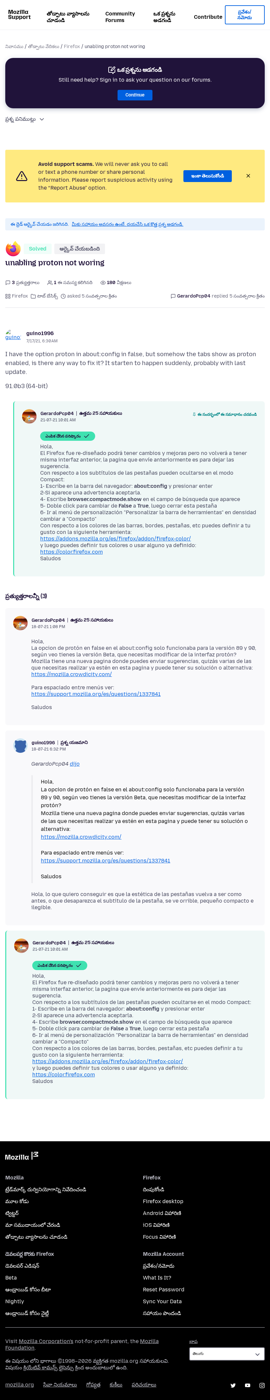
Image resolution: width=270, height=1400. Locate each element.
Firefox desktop (163, 1201)
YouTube (247, 1385)
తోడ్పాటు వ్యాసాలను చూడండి (68, 17)
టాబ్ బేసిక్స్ (47, 296)
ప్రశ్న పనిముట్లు (20, 119)
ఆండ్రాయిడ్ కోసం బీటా (28, 1289)
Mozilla (21, 1157)
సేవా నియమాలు (60, 1385)
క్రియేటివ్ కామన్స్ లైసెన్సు (48, 1367)
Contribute (208, 17)
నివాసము (14, 46)
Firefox (72, 46)
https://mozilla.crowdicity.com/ (71, 674)
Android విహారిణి (162, 1213)
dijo (75, 764)
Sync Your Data (162, 1301)
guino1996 (40, 333)
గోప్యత (93, 1385)
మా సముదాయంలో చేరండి (32, 1225)
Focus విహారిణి (159, 1237)
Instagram (262, 1385)
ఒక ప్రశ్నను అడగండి (164, 17)
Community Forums (120, 17)
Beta (11, 1278)
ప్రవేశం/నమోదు (244, 15)
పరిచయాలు (144, 1385)
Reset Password (163, 1289)
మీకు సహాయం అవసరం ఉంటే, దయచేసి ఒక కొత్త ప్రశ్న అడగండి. (127, 224)
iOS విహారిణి (156, 1225)
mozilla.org (19, 1385)
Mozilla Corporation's (46, 1341)
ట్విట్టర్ (11, 1213)
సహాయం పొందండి (162, 1313)
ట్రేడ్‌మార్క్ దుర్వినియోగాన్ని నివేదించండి (45, 1189)
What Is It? (157, 1278)
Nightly (14, 1301)
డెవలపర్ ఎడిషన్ (22, 1266)
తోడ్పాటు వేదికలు (43, 46)
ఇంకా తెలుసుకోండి (207, 176)
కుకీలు (116, 1385)
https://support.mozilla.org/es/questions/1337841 (96, 694)
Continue (135, 95)
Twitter (233, 1385)
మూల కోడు (17, 1201)
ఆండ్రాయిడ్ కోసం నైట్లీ (27, 1313)
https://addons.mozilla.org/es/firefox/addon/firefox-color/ (115, 539)
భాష (193, 1341)
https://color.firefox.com (71, 552)
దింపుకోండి (153, 1189)
